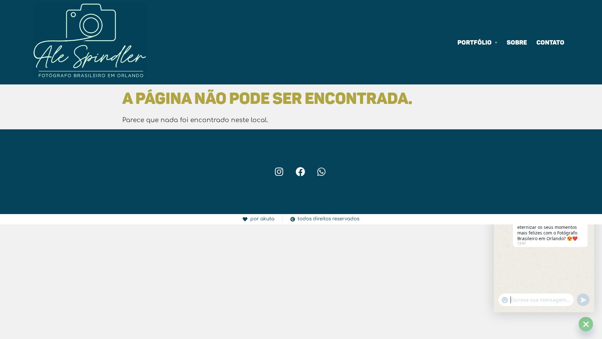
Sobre (517, 42)
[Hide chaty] (586, 324)
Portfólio (474, 42)
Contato (550, 42)
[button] (477, 42)
